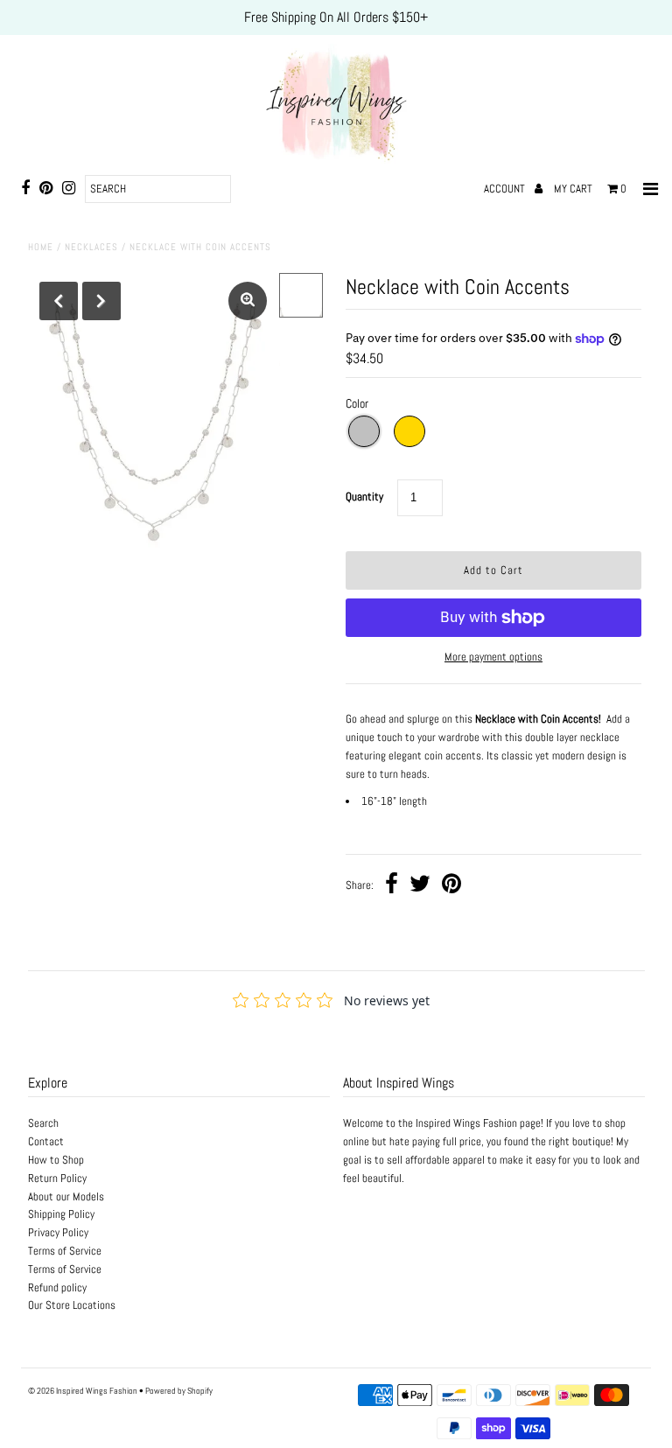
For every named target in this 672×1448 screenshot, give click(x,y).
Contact (46, 1141)
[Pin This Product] (451, 885)
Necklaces (91, 247)
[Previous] (58, 301)
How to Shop (56, 1159)
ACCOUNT (506, 188)
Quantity (364, 496)
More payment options (493, 656)
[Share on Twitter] (420, 885)
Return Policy (57, 1178)
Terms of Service (65, 1250)
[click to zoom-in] (247, 301)
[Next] (101, 301)
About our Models (66, 1196)
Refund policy (57, 1287)
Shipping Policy (61, 1214)
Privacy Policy (58, 1232)
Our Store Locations (72, 1305)
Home (40, 247)
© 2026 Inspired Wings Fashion (82, 1390)
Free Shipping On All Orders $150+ (336, 17)
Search (43, 1123)
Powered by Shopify (179, 1390)
